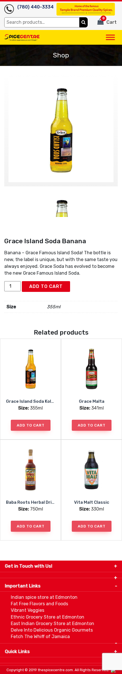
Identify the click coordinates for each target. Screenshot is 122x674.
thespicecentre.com (55, 670)
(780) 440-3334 (35, 7)
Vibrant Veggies (27, 610)
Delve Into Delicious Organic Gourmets (52, 630)
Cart (109, 20)
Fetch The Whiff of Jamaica (40, 636)
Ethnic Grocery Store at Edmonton (47, 617)
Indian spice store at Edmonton (44, 597)
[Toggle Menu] (110, 37)
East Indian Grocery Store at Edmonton (52, 623)
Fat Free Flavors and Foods (39, 603)
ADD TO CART (46, 286)
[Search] (83, 22)
